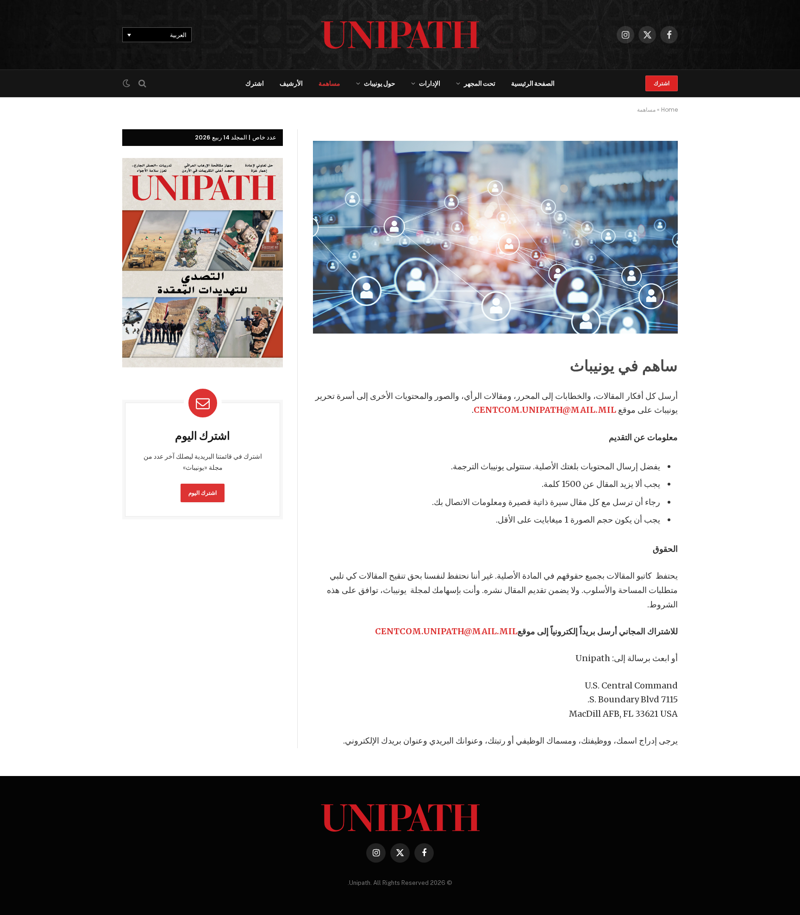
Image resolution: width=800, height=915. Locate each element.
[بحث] (142, 83)
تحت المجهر (479, 83)
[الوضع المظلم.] (127, 83)
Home (669, 110)
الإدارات (429, 83)
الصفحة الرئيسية (533, 83)
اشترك (661, 83)
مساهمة (329, 83)
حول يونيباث (379, 83)
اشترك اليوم (202, 493)
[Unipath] (400, 34)
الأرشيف (291, 83)
